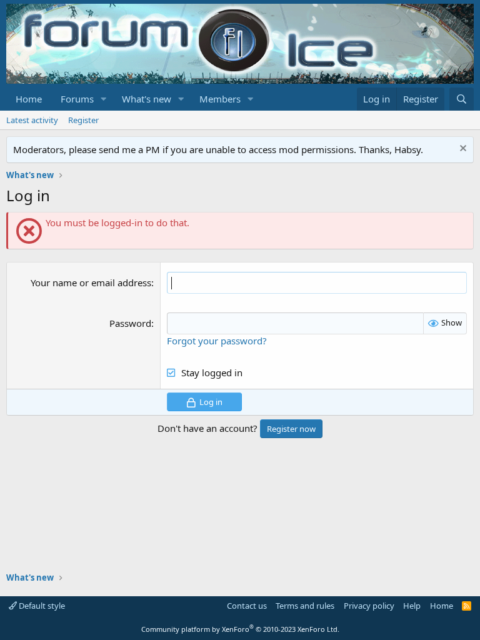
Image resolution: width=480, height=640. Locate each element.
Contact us (247, 605)
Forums (77, 98)
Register (83, 120)
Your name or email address (91, 282)
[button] (103, 99)
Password (130, 323)
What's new (146, 98)
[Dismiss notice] (461, 149)
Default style (41, 605)
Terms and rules (305, 605)
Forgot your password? (217, 340)
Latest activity (32, 120)
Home (29, 98)
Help (412, 605)
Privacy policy (369, 605)
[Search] (461, 99)
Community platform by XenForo (240, 629)
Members (220, 98)
